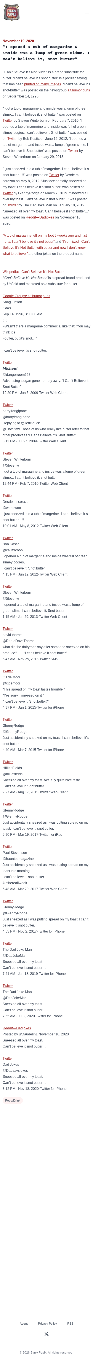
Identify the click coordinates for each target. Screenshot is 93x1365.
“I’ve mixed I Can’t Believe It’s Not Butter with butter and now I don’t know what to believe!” (46, 247)
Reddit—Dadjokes (40, 217)
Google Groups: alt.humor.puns (26, 296)
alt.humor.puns (78, 90)
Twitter (8, 120)
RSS (70, 1323)
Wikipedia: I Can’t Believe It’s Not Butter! (33, 272)
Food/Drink (12, 1100)
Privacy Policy (47, 1323)
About (24, 1323)
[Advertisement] (46, 1153)
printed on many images (42, 84)
